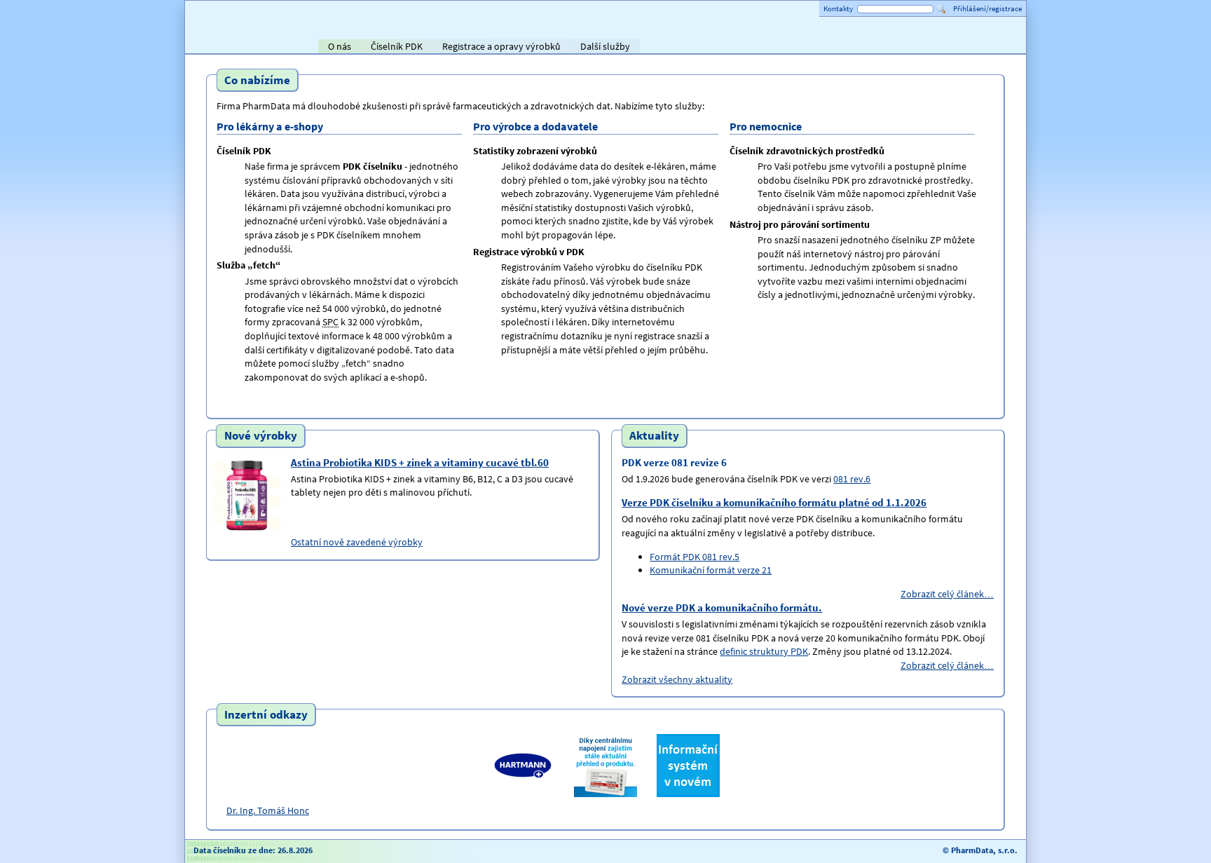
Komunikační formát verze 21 (711, 570)
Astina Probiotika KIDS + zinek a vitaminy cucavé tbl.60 (420, 462)
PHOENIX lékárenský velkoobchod (999, 47)
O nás (339, 46)
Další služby (605, 46)
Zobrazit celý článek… (947, 593)
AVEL (795, 47)
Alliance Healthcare (864, 47)
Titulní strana (219, 46)
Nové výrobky (260, 436)
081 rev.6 (851, 479)
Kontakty (838, 8)
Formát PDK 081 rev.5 (694, 556)
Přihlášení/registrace (987, 8)
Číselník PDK (397, 46)
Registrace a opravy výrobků (501, 46)
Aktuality (654, 436)
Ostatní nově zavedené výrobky (357, 542)
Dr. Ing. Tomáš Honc (267, 810)
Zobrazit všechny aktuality (677, 679)
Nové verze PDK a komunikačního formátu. (722, 607)
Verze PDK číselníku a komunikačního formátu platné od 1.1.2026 (774, 502)
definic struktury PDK (764, 651)
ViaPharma (920, 47)
